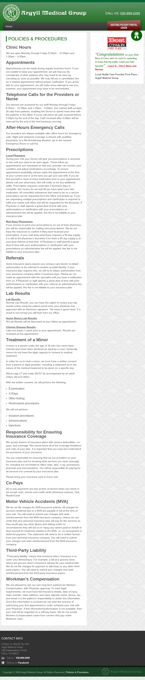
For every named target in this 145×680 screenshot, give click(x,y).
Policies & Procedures (77, 672)
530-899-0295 (130, 13)
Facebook (23, 662)
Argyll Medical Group (44, 13)
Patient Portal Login (123, 25)
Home (8, 26)
